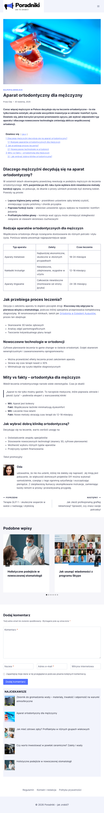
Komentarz (11, 629)
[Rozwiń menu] (98, 6)
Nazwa (9, 666)
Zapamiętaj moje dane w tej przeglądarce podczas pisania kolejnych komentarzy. (46, 674)
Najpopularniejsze (12, 90)
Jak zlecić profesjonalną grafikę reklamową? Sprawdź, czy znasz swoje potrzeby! (79, 503)
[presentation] (26, 549)
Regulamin (28, 790)
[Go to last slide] (7, 563)
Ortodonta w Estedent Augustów (77, 313)
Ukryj (24, 134)
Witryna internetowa (83, 666)
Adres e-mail (46, 666)
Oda (10, 102)
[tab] (46, 594)
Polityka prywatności (70, 790)
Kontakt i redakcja (46, 790)
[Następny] (96, 563)
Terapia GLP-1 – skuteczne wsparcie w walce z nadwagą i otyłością (24, 501)
